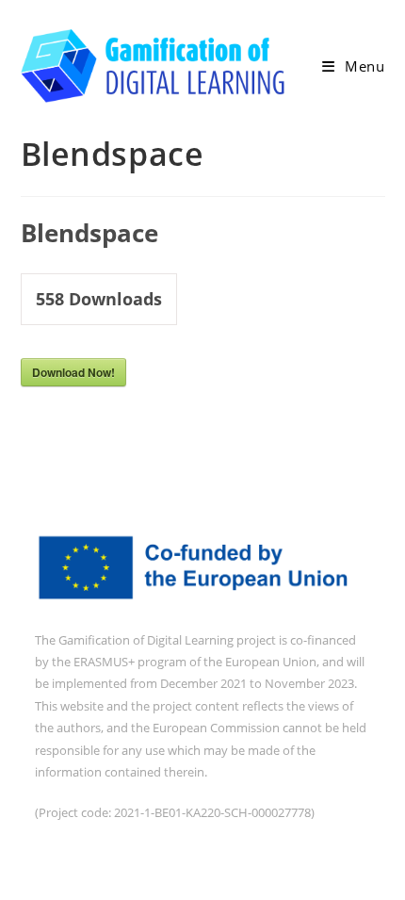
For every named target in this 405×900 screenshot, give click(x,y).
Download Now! (73, 372)
